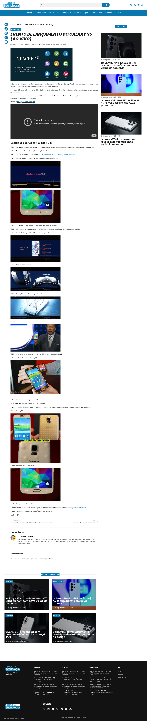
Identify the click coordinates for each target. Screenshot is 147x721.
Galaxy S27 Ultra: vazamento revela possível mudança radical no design (45, 686)
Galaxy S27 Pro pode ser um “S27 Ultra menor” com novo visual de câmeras (45, 673)
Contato (120, 672)
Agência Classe (19, 718)
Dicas (51, 12)
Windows (108, 12)
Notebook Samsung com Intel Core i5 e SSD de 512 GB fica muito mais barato (100, 686)
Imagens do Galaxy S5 (26, 102)
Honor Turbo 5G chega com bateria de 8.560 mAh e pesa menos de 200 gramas (72, 692)
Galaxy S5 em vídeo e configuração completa (59, 154)
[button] (6, 24)
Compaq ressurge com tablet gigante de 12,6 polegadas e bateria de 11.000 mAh (44, 692)
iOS (58, 12)
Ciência (118, 12)
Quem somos (122, 677)
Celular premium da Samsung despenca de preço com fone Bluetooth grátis (100, 679)
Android (29, 12)
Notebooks (67, 12)
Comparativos (40, 12)
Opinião (87, 12)
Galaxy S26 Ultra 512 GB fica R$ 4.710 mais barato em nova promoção (44, 679)
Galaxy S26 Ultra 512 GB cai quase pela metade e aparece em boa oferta (102, 692)
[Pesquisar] (106, 5)
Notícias (77, 12)
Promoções (97, 12)
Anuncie (120, 675)
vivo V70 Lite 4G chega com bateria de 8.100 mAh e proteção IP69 (73, 679)
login (28, 559)
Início (12, 25)
